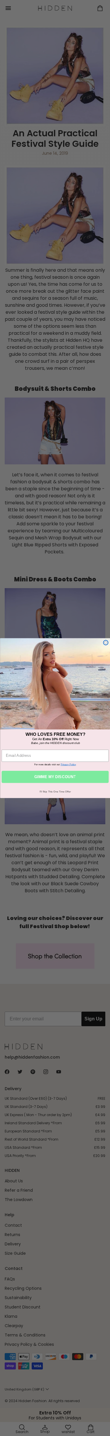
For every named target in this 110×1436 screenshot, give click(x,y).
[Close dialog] (105, 642)
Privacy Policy (68, 764)
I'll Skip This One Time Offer (55, 791)
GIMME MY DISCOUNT (55, 777)
